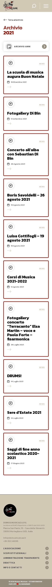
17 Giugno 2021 (17, 463)
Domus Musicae (21, 581)
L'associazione (12, 548)
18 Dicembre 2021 (19, 82)
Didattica (9, 562)
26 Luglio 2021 (17, 344)
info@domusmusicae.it (14, 537)
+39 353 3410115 (10, 541)
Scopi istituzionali (14, 553)
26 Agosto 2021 (18, 163)
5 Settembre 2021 (19, 118)
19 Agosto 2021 (18, 204)
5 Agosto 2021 (17, 286)
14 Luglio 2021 (17, 381)
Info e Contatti (12, 567)
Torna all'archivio (15, 19)
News (42, 64)
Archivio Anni (22, 46)
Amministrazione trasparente (21, 557)
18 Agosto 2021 (18, 245)
